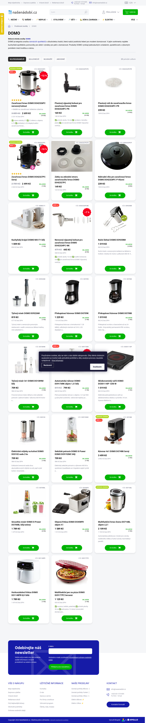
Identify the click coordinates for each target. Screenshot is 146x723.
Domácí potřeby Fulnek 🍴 (81, 692)
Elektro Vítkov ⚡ (77, 703)
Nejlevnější (34, 59)
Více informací (57, 360)
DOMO (28, 39)
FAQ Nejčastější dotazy (16, 703)
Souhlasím (97, 367)
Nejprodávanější (17, 59)
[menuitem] (14, 19)
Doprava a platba (29, 3)
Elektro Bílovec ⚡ (78, 700)
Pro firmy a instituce (47, 700)
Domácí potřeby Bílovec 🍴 (81, 689)
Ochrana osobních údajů (16, 710)
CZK (131, 3)
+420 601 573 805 (117, 695)
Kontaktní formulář (118, 704)
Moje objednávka (14, 3)
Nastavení (48, 365)
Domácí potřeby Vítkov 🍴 (81, 696)
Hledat (86, 12)
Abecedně (61, 59)
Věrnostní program (46, 703)
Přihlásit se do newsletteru (60, 667)
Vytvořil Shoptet (114, 720)
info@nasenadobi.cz (118, 689)
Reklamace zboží (58, 3)
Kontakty (43, 689)
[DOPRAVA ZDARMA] (115, 502)
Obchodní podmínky (15, 707)
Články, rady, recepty (47, 707)
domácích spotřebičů (37, 42)
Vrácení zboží (44, 3)
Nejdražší (48, 59)
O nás (42, 692)
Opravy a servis (45, 696)
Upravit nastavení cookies (59, 720)
